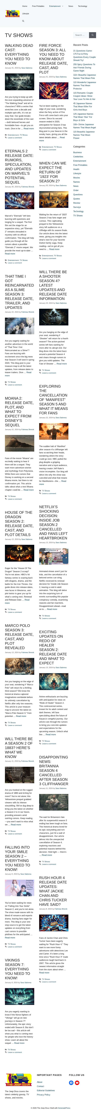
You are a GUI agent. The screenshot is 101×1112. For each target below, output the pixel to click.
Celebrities (78, 156)
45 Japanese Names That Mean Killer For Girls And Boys (82, 106)
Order (76, 190)
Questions (78, 194)
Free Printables (38, 6)
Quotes (76, 199)
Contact (40, 1086)
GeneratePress (64, 1108)
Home (24, 6)
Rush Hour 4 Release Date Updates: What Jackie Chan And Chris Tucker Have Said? (53, 891)
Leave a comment (15, 138)
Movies (76, 178)
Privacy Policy (43, 1095)
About (39, 1082)
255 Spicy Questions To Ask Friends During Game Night (84, 67)
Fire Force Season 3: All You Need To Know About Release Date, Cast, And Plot (53, 58)
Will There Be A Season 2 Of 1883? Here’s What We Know (19, 748)
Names (76, 182)
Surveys (77, 207)
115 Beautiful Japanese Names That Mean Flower (84, 135)
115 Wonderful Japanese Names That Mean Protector (84, 85)
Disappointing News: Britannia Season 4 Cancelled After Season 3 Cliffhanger (53, 770)
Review (76, 203)
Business (77, 152)
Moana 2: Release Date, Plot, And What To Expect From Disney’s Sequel (19, 411)
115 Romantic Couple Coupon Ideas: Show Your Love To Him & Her (84, 96)
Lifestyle (25, 14)
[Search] (92, 35)
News (70, 6)
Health (76, 169)
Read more (29, 128)
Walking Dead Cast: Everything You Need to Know (19, 54)
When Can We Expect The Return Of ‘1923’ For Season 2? (52, 172)
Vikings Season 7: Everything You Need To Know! (17, 969)
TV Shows (24, 135)
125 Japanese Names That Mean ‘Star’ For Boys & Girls (83, 117)
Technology (82, 6)
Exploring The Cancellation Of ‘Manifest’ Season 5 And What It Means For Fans (53, 399)
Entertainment (54, 6)
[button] (23, 21)
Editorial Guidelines (46, 1090)
